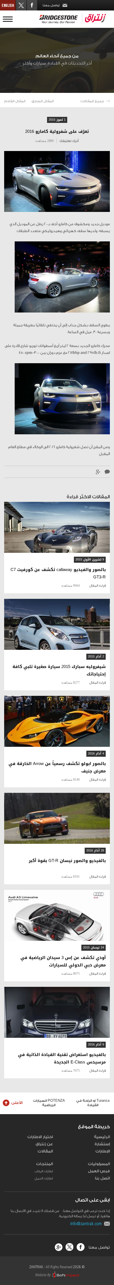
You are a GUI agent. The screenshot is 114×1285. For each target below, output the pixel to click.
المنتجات (44, 1164)
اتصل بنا (102, 1178)
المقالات (45, 1151)
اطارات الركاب (44, 1171)
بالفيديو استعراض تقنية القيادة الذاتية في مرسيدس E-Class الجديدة (62, 1058)
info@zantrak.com (87, 1223)
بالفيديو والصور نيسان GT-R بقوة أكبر (67, 860)
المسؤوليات (99, 1164)
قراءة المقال (97, 586)
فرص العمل (99, 1171)
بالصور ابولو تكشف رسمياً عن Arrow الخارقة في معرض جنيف (57, 767)
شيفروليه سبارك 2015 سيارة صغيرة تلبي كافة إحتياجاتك (59, 670)
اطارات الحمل (44, 1178)
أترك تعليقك (69, 141)
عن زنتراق (44, 1144)
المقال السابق (43, 101)
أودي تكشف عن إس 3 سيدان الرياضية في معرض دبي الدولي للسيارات (63, 961)
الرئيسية (102, 1137)
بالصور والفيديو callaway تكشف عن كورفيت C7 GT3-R (58, 573)
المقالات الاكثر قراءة (88, 496)
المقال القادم (14, 101)
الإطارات (102, 1151)
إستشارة (102, 1144)
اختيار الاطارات (40, 1137)
